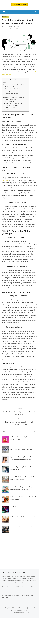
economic (5, 180)
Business (5, 16)
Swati (5, 26)
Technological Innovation (11, 105)
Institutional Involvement (11, 101)
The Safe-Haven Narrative (12, 93)
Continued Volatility (10, 107)
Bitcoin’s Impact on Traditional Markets (14, 91)
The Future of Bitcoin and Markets (12, 103)
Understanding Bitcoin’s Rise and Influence (15, 85)
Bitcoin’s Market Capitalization (13, 89)
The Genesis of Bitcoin (11, 87)
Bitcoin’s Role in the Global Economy (13, 97)
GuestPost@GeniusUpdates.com (19, 612)
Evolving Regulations (10, 99)
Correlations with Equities (11, 95)
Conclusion (6, 109)
